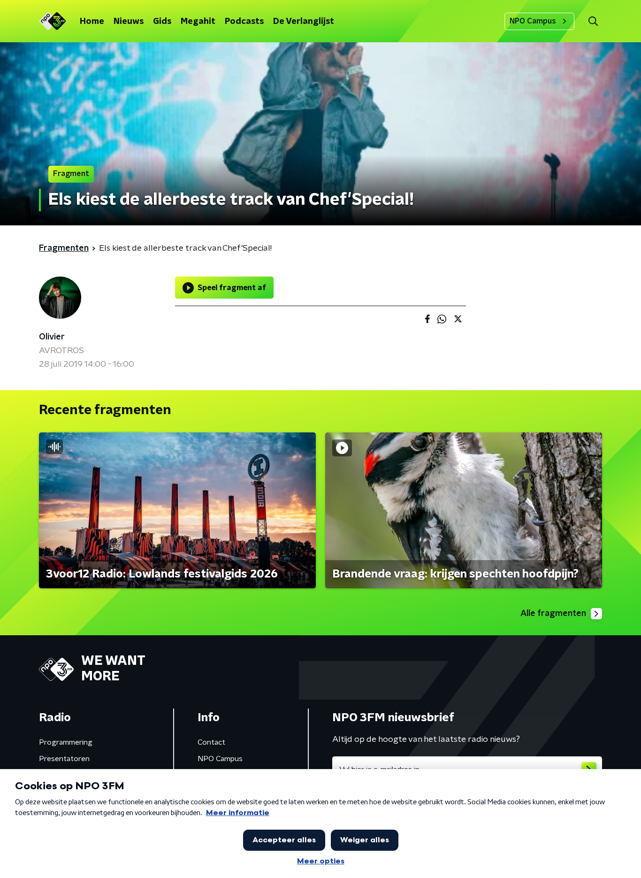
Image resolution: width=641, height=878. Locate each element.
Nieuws (129, 21)
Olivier (52, 337)
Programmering (65, 742)
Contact (211, 742)
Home (92, 21)
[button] (593, 21)
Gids (162, 21)
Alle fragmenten (553, 613)
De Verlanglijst (303, 21)
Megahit (198, 21)
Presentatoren (64, 758)
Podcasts (244, 21)
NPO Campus (533, 21)
